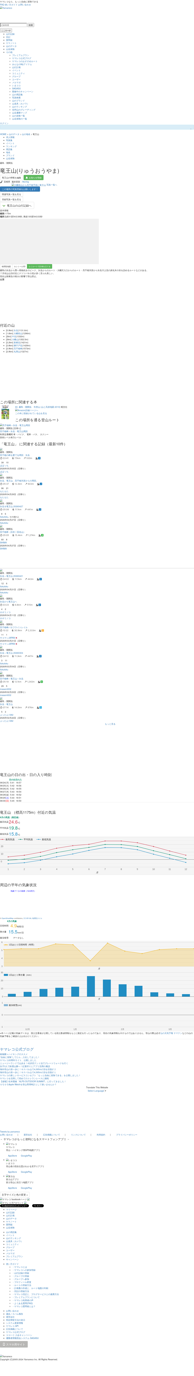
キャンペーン (12, 1259)
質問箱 (9, 39)
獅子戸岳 (18, 345)
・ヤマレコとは (19, 1266)
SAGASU (16, 88)
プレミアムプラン (20, 55)
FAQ (2, 4)
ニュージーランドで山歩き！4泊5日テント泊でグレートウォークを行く (34, 1063)
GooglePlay (26, 1155)
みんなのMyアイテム (22, 64)
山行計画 (16, 67)
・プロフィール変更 (21, 1282)
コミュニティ (18, 73)
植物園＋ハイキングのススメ (14, 1054)
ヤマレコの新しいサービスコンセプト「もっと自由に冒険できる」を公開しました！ (40, 1075)
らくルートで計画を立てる (39, 266)
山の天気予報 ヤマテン (171, 1033)
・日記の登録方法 (20, 1291)
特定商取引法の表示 (15, 1319)
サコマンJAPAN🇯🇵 (9, 637)
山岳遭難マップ (19, 112)
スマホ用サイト (15, 1344)
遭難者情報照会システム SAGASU (22, 1338)
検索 (31, 24)
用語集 (9, 149)
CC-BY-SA (27, 918)
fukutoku (4, 516)
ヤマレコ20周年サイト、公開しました (18, 1060)
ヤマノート (11, 42)
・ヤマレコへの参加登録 (23, 1269)
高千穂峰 (18, 348)
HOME (3, 134)
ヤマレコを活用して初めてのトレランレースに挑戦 (24, 1078)
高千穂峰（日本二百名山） (12, 531)
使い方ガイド (11, 4)
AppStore (12, 1155)
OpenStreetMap (7, 918)
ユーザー (16, 79)
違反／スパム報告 (14, 1313)
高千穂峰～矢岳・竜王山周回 (14, 431)
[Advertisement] (91, 559)
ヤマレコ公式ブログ (21, 58)
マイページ (11, 1209)
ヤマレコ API (12, 1325)
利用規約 (101, 1134)
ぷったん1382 (6, 714)
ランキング (11, 146)
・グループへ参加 (20, 1278)
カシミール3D (19, 266)
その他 (9, 52)
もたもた (4, 491)
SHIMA (3, 542)
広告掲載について (51, 1134)
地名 (8, 152)
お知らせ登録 (35, 177)
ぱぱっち (4, 465)
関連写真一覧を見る (11, 194)
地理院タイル (37, 918)
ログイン (4, 123)
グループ (16, 76)
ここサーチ (6, 30)
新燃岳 (17, 342)
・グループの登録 (20, 1275)
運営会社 (28, 1134)
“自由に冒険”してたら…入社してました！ (20, 1057)
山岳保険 (10, 49)
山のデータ (11, 46)
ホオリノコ (5, 612)
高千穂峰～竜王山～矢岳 (11, 678)
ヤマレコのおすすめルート (25, 61)
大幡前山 (18, 333)
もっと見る (110, 723)
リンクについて (78, 1134)
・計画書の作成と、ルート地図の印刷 (30, 1288)
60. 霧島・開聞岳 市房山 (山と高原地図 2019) (37, 406)
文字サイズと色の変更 (14, 1194)
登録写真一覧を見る (11, 199)
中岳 (14, 336)
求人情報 (10, 137)
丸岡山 (17, 351)
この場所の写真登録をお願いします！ (20, 189)
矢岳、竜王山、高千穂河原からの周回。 (19, 480)
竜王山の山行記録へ (19, 205)
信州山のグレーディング (23, 109)
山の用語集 (17, 94)
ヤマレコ (10, 1147)
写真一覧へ (52, 184)
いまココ (16, 85)
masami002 (5, 688)
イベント (16, 70)
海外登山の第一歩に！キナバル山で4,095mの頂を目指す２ (28, 1069)
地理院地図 (6, 266)
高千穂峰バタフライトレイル (14, 627)
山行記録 (10, 33)
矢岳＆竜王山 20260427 (11, 506)
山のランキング (19, 106)
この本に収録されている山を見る (31, 413)
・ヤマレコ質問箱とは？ (23, 1306)
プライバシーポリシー (126, 1134)
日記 (8, 36)
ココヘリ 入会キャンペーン (19, 1334)
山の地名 (26, 134)
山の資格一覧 (18, 115)
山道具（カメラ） (20, 103)
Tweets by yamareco (10, 1131)
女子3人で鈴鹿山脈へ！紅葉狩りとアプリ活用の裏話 (25, 1066)
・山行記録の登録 (20, 1272)
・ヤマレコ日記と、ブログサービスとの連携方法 (35, 1294)
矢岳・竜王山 (6, 704)
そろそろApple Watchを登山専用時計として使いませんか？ (28, 1084)
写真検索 (16, 97)
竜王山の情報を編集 (11, 177)
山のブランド (18, 100)
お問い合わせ (24, 4)
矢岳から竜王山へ (8, 601)
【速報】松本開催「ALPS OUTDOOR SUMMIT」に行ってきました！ (33, 1081)
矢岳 (16, 330)
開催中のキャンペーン (22, 91)
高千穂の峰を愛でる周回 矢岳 (15, 454)
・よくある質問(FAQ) (22, 1303)
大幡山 (15, 339)
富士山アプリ (12, 1179)
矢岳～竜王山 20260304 (11, 652)
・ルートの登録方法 (21, 1285)
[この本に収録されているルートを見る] (5, 411)
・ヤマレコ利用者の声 (22, 1300)
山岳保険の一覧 (19, 118)
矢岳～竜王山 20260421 (11, 575)
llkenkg (25, 181)
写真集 (9, 140)
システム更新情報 (14, 1322)
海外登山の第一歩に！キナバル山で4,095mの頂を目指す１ (28, 1072)
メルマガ (16, 82)
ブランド (10, 155)
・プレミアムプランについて (26, 1297)
